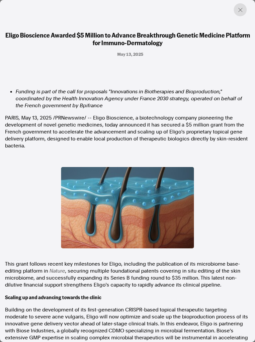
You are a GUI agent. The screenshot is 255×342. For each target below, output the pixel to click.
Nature (57, 271)
